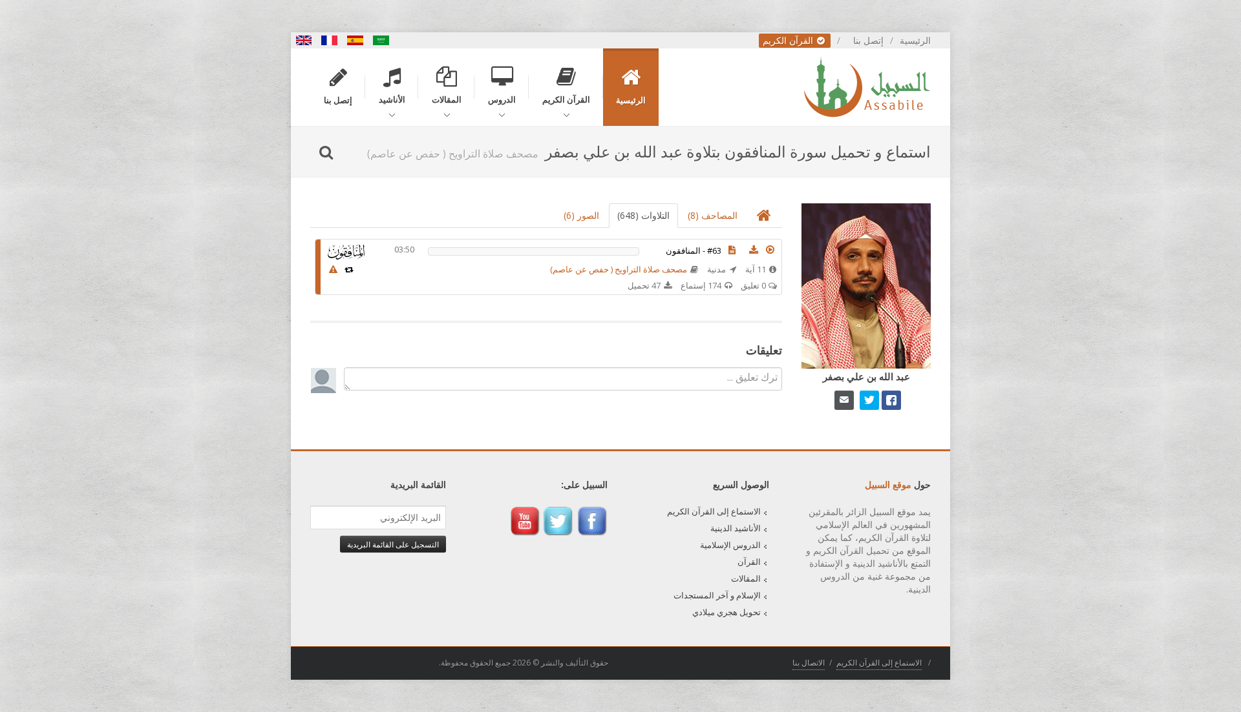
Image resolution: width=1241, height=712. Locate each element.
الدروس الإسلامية (730, 545)
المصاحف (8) (712, 215)
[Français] (330, 40)
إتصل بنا (868, 40)
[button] (770, 250)
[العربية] (381, 40)
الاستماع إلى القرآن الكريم (714, 511)
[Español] (355, 40)
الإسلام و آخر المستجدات (717, 595)
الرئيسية (915, 40)
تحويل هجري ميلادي (726, 612)
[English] (304, 40)
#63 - (693, 250)
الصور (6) (581, 215)
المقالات (746, 578)
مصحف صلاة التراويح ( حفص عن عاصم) (618, 269)
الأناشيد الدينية (735, 528)
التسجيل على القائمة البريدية (393, 544)
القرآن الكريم (789, 40)
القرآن (749, 561)
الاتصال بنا (808, 662)
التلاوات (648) (643, 215)
